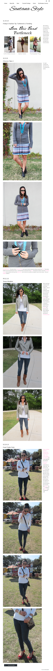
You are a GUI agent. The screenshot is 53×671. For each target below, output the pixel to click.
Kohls (44, 469)
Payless (46, 486)
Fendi (44, 487)
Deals (34, 3)
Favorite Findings (26, 3)
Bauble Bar (19, 272)
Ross (43, 269)
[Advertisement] (26, 15)
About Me (12, 3)
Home (5, 3)
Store (18, 3)
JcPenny (44, 307)
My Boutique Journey (43, 3)
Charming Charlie (19, 269)
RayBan (4, 273)
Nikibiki (44, 297)
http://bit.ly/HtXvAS (6, 269)
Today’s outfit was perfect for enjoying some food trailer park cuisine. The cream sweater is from (46, 453)
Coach (46, 489)
